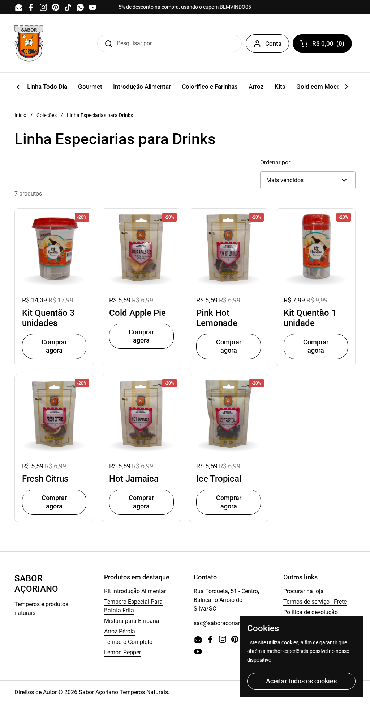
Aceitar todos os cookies (301, 681)
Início (20, 115)
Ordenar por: (276, 162)
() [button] (330, 45)
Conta (273, 43)
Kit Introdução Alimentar (135, 591)
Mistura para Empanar (132, 620)
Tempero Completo (128, 641)
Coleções (46, 115)
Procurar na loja (303, 591)
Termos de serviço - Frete (315, 601)
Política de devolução (310, 612)
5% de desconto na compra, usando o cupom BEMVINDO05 (185, 7)
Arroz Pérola (119, 631)
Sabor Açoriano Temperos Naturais (123, 692)
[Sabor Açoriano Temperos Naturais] (28, 43)
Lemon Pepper (122, 652)
